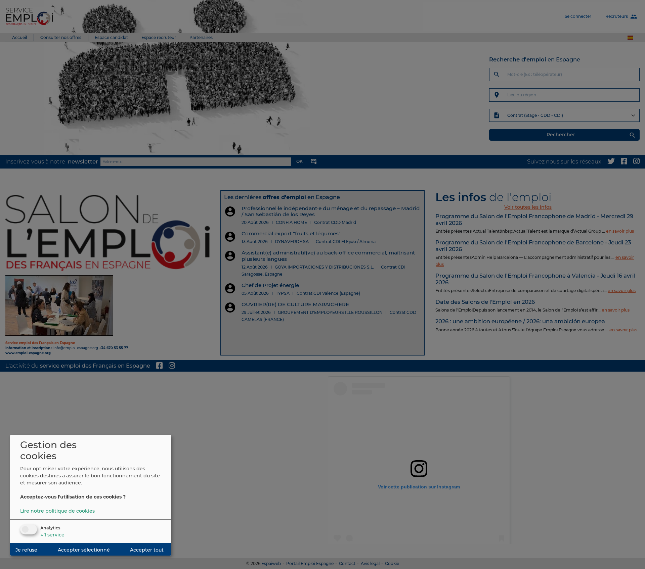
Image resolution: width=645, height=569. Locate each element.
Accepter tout (147, 550)
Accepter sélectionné (84, 550)
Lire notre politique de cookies (57, 511)
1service (52, 535)
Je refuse (26, 550)
